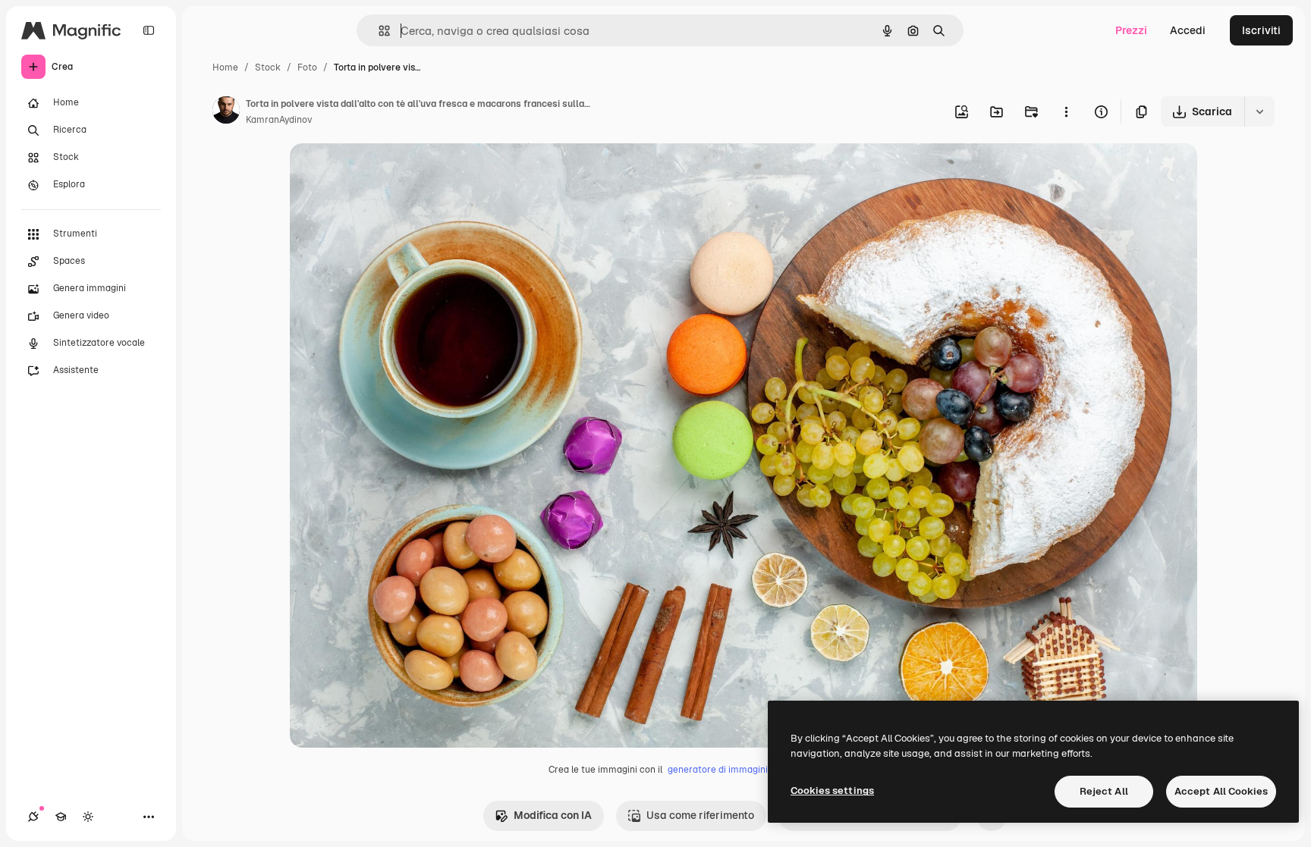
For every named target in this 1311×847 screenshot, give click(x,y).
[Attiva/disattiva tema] (88, 817)
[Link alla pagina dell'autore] (226, 112)
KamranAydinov (279, 120)
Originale (390, 172)
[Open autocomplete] (378, 30)
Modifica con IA (553, 815)
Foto (307, 67)
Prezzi (1131, 30)
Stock (268, 67)
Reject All (1104, 791)
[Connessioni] (33, 817)
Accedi (1188, 30)
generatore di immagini (718, 770)
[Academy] (61, 817)
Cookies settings (832, 790)
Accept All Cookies (1221, 791)
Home (225, 67)
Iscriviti (1261, 30)
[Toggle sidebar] (149, 30)
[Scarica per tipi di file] (1259, 111)
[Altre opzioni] (1066, 111)
